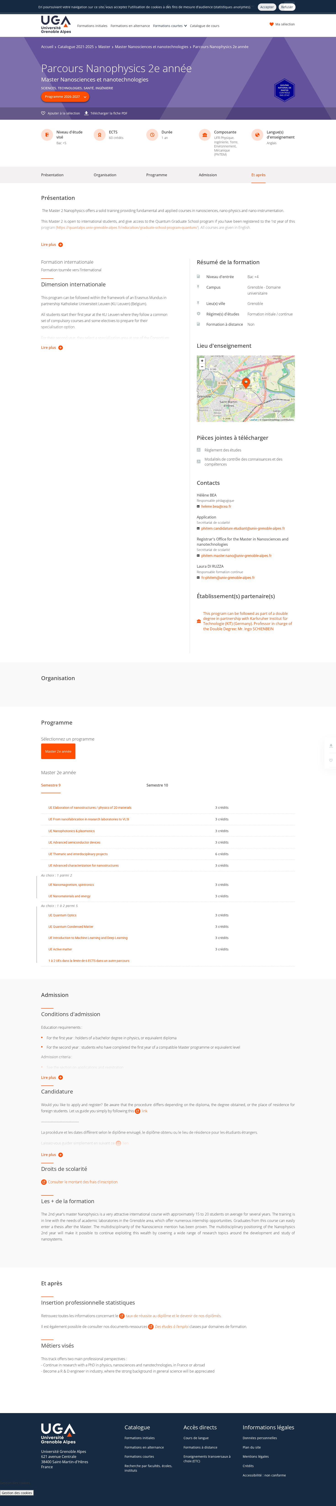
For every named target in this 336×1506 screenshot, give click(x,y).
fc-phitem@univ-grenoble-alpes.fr (228, 577)
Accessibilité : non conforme (264, 1475)
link (144, 1110)
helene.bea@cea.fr (216, 506)
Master (104, 46)
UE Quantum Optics (62, 915)
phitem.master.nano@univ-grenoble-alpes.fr (236, 555)
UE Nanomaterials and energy (69, 896)
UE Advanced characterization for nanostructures (83, 865)
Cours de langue (196, 1438)
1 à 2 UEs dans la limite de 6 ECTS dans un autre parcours (88, 960)
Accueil (47, 46)
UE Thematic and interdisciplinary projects (78, 854)
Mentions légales (256, 1456)
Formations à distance (200, 1447)
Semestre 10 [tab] (157, 785)
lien (125, 1143)
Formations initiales (92, 26)
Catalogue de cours (204, 26)
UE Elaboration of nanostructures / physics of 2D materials (89, 807)
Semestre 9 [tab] (51, 785)
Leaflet (254, 419)
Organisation (105, 174)
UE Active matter (60, 949)
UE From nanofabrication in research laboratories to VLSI (88, 819)
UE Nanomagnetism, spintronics (71, 884)
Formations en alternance (130, 26)
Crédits (248, 1466)
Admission (208, 174)
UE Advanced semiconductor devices (74, 842)
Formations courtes (168, 26)
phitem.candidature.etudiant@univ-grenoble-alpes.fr (243, 528)
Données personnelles (260, 1438)
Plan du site (252, 1447)
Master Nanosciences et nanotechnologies (151, 46)
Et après (258, 174)
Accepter (267, 7)
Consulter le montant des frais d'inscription (82, 1181)
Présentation (52, 174)
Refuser (287, 7)
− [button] (202, 366)
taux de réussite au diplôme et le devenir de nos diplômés (173, 1315)
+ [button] (202, 360)
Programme (156, 174)
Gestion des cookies (17, 1493)
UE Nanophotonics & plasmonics (71, 831)
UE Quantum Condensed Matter (70, 926)
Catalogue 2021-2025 (76, 46)
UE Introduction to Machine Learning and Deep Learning (88, 938)
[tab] (58, 751)
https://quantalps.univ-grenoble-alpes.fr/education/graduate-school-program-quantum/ (127, 227)
